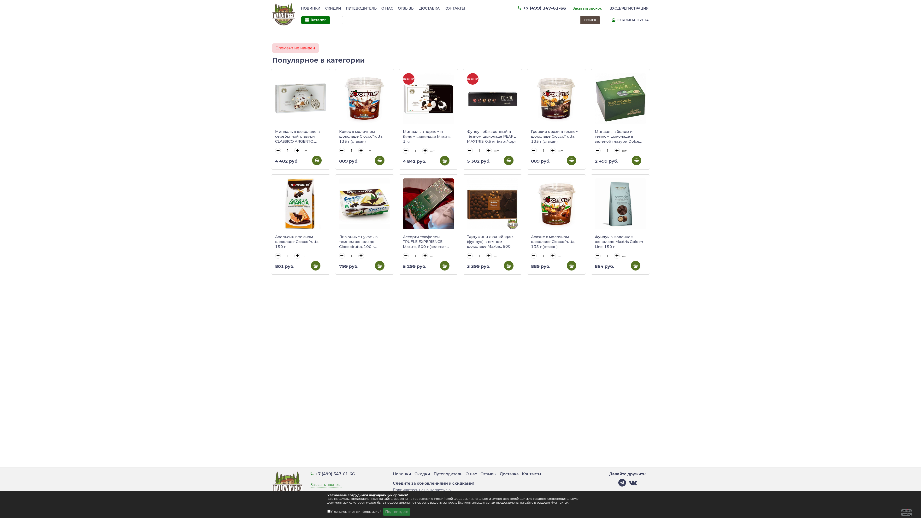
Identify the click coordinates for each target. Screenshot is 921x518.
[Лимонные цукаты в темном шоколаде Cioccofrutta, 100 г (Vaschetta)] (364, 204)
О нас (387, 8)
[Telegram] (622, 484)
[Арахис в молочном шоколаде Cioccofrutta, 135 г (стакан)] (556, 204)
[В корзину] (317, 160)
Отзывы (406, 8)
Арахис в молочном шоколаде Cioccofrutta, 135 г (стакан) (553, 242)
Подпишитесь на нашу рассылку (422, 490)
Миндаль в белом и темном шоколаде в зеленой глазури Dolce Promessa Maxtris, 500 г (617, 136)
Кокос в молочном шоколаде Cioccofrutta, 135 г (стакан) (361, 136)
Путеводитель (361, 8)
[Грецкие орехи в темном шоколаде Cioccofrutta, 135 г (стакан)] (556, 98)
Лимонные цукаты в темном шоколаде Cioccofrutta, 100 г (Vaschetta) (358, 242)
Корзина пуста (632, 20)
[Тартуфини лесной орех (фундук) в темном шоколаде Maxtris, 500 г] (492, 203)
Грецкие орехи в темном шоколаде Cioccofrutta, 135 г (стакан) (555, 136)
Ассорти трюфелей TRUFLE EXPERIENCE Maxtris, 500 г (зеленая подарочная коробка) (425, 242)
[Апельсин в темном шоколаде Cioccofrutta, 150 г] (300, 204)
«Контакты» (559, 502)
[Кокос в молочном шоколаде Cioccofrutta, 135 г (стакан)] (364, 98)
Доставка (429, 8)
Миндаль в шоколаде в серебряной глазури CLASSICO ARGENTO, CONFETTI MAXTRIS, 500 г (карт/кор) (299, 136)
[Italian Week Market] (283, 14)
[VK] (633, 484)
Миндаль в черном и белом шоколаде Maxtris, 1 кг (427, 136)
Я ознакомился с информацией (356, 511)
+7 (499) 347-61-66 (544, 8)
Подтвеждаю (396, 512)
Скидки (333, 8)
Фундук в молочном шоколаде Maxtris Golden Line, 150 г (619, 242)
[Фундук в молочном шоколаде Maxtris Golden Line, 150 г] (620, 204)
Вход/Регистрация (629, 8)
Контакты (454, 8)
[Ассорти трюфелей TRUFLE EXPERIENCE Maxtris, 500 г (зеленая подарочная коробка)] (428, 204)
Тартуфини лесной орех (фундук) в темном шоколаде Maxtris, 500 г (490, 241)
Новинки (310, 8)
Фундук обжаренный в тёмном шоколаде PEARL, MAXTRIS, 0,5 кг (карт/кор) (491, 136)
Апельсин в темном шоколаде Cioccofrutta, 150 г (297, 242)
